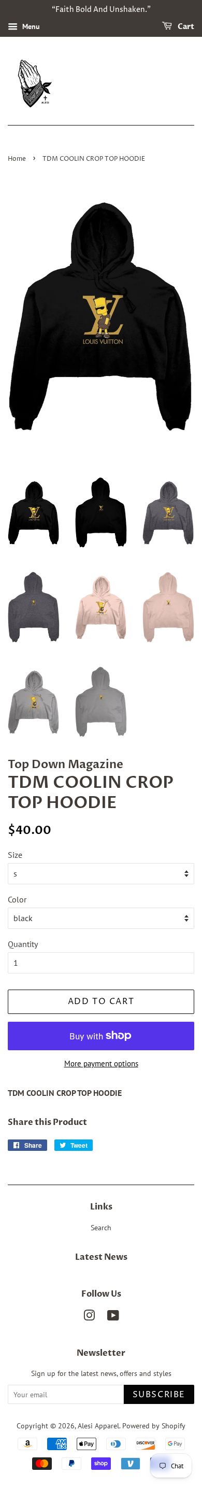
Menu (30, 26)
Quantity (23, 944)
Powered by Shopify (153, 1425)
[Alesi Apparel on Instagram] (89, 1317)
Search (101, 1227)
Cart (185, 27)
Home (17, 159)
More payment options (101, 1063)
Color (17, 899)
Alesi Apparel (98, 1425)
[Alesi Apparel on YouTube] (113, 1317)
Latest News (101, 1257)
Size (15, 855)
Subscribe (159, 1394)
